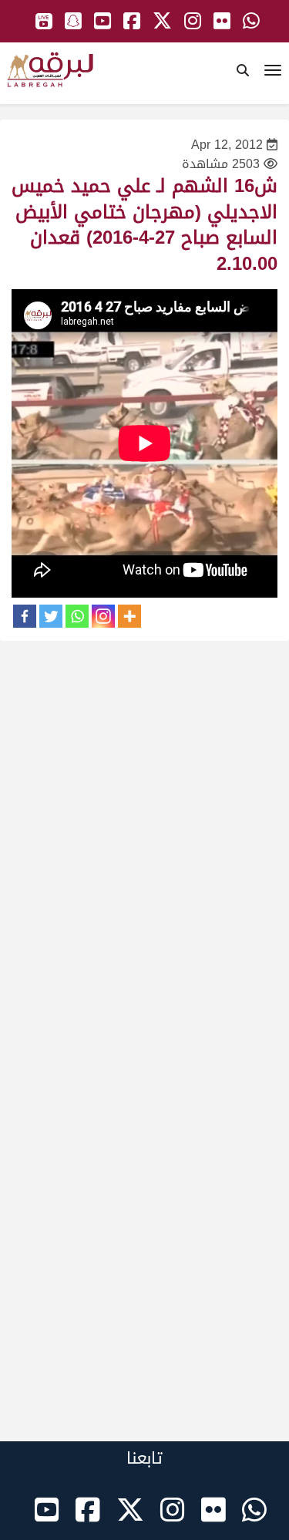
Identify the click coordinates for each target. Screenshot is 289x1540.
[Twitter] (50, 616)
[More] (129, 616)
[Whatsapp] (77, 616)
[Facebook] (24, 616)
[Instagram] (103, 616)
